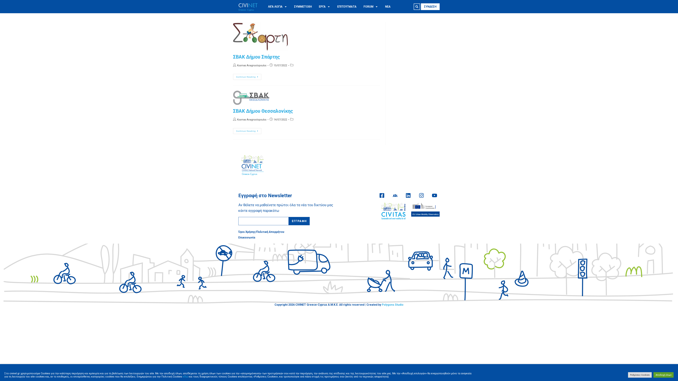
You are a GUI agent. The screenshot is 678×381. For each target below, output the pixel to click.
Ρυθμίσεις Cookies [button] (640, 375)
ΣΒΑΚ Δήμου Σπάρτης (256, 57)
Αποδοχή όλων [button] (663, 375)
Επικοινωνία (246, 237)
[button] (417, 7)
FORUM (368, 6)
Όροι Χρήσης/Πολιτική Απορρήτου (261, 232)
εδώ (185, 376)
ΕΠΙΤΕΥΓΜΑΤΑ (346, 6)
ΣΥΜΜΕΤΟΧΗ (303, 6)
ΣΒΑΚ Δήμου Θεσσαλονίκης (263, 111)
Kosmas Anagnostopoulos (251, 65)
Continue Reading (248, 76)
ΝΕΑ (388, 6)
